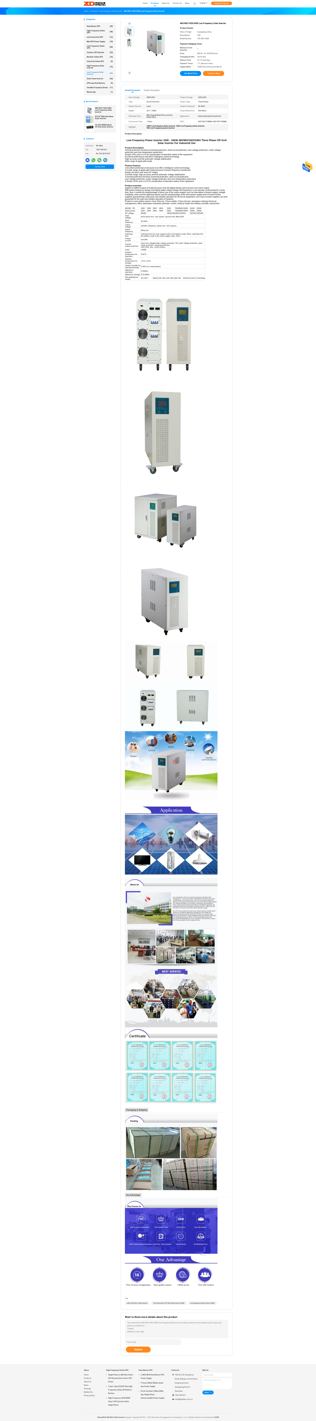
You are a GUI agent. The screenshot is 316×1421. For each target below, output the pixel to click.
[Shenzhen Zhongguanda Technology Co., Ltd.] (95, 4)
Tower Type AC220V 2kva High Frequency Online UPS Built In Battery (120, 1389)
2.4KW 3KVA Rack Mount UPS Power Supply (152, 1376)
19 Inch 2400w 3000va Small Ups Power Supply (152, 1384)
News (86, 1385)
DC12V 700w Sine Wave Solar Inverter (104, 117)
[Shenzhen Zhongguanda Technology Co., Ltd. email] (87, 160)
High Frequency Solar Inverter (100, 67)
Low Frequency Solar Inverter (100, 73)
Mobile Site (88, 1392)
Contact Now (100, 167)
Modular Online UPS (100, 57)
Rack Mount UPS (100, 26)
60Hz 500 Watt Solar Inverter (137, 1303)
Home (86, 1375)
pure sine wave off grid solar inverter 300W (168, 1303)
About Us (87, 1382)
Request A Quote (221, 3)
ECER (217, 1417)
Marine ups (100, 92)
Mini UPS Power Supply (100, 42)
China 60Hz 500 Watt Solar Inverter (111, 1417)
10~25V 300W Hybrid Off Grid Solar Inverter (104, 126)
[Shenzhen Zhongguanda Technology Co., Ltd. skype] (105, 160)
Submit (138, 1349)
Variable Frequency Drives (100, 88)
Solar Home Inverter (100, 79)
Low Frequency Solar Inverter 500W (202, 1303)
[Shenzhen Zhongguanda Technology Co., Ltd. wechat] (99, 160)
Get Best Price (190, 73)
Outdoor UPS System (100, 52)
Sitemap (87, 1389)
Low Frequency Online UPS (100, 47)
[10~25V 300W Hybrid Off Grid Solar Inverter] (90, 127)
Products (87, 1378)
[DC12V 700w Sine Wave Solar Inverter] (90, 119)
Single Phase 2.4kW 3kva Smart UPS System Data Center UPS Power (120, 1378)
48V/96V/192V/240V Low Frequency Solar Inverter (103, 110)
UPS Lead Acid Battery (100, 83)
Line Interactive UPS (100, 37)
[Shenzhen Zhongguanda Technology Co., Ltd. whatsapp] (93, 160)
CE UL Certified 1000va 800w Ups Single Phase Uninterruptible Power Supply (152, 1394)
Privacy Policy (89, 1396)
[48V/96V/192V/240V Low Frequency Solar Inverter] (90, 110)
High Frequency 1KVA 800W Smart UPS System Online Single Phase (119, 1401)
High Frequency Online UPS (100, 32)
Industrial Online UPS (100, 61)
